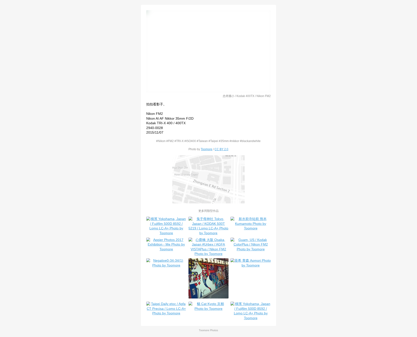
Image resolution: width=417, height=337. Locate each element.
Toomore (206, 149)
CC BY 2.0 (221, 149)
